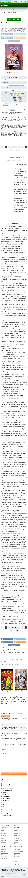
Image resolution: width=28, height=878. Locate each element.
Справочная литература (8, 806)
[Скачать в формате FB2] (12, 96)
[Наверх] (23, 875)
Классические (4, 836)
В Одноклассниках (21, 37)
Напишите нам (12, 109)
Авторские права (14, 19)
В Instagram (6, 37)
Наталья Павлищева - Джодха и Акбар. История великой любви (7, 691)
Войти (15, 1)
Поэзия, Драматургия (7, 815)
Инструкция (15, 113)
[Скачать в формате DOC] (14, 101)
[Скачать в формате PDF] (20, 101)
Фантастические (4, 853)
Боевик (2, 830)
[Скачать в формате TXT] (22, 96)
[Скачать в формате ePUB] (17, 96)
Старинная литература (8, 809)
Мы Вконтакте (14, 40)
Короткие (3, 851)
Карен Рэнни (12, 79)
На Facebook (7, 34)
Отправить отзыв (14, 773)
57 (17, 149)
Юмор (4, 811)
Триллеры (3, 840)
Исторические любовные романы (16, 85)
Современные (4, 856)
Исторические (4, 835)
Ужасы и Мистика (18, 840)
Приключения (6, 796)
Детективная (17, 833)
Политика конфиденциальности (19, 862)
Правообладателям (18, 859)
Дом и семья (6, 800)
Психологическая (18, 838)
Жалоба (5, 105)
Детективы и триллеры (8, 788)
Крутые (2, 838)
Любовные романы (7, 786)
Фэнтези (16, 842)
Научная (16, 836)
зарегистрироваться (17, 727)
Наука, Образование (7, 790)
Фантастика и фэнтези (8, 784)
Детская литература (7, 798)
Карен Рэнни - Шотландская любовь (21, 691)
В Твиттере (19, 34)
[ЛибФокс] (6, 5)
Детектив (3, 831)
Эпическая (16, 843)
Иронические (4, 833)
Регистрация (23, 1)
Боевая (15, 830)
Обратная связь (17, 864)
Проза (4, 794)
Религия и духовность (8, 804)
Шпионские (3, 842)
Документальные (6, 792)
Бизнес (4, 802)
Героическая (17, 831)
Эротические (4, 858)
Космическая (17, 835)
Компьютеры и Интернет (8, 813)
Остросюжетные (5, 854)
